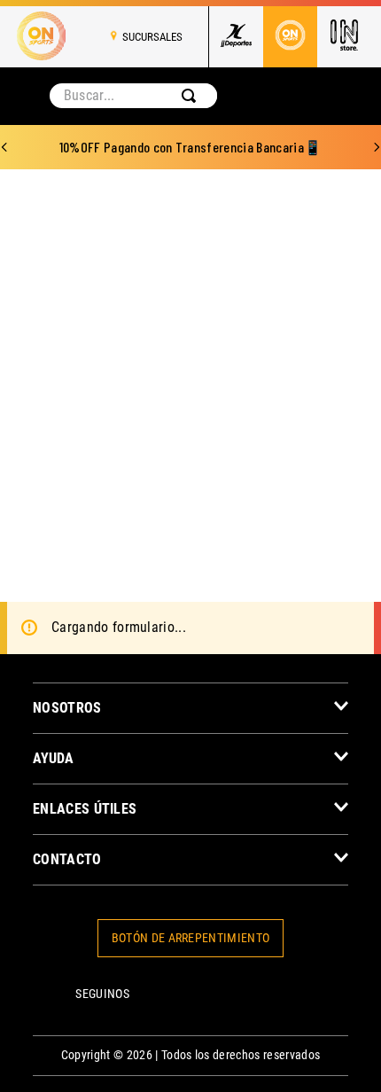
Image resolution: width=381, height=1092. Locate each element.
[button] (190, 707)
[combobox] (134, 96)
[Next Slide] (376, 147)
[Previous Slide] (4, 147)
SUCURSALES (152, 36)
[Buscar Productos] (192, 95)
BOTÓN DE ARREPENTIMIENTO (191, 938)
